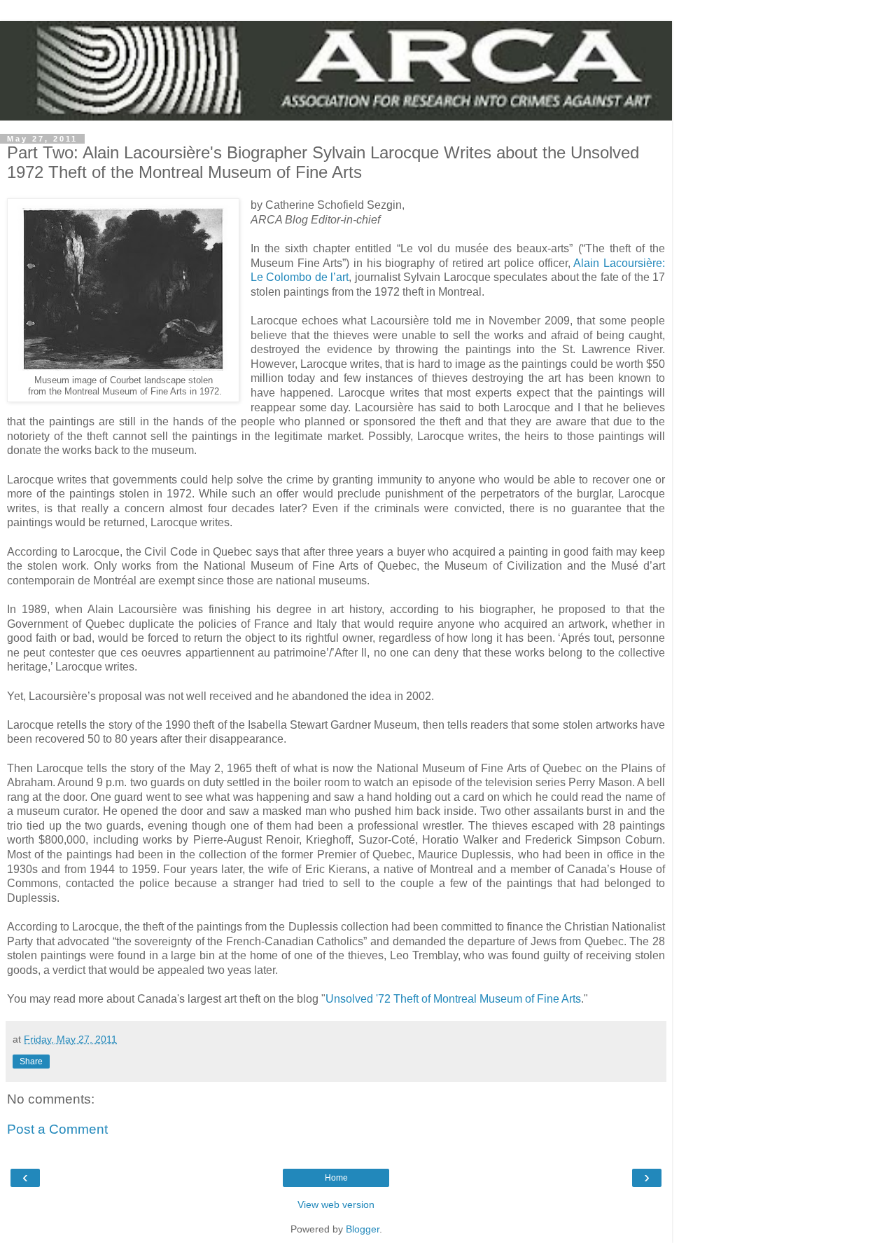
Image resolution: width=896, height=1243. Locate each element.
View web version (336, 1204)
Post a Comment (57, 1129)
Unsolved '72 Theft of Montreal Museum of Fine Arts (453, 999)
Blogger (362, 1229)
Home (336, 1178)
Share (31, 1061)
